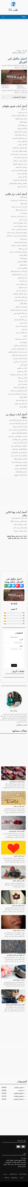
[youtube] (18, 1146)
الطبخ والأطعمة (18, 1093)
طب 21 (25, 50)
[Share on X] (14, 586)
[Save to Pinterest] (18, 586)
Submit (14, 665)
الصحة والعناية (18, 1087)
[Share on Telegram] (10, 586)
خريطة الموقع (15, 1177)
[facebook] (23, 1146)
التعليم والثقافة (18, 1096)
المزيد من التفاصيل (21, 725)
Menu (24, 17)
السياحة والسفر (18, 1099)
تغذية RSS (7, 1177)
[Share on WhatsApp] (6, 586)
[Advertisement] (14, 34)
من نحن (5, 1174)
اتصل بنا (21, 1177)
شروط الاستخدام (23, 1174)
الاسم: (21, 639)
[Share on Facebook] (22, 586)
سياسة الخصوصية (13, 1174)
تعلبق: (21, 646)
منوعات (20, 1090)
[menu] (3, 16)
